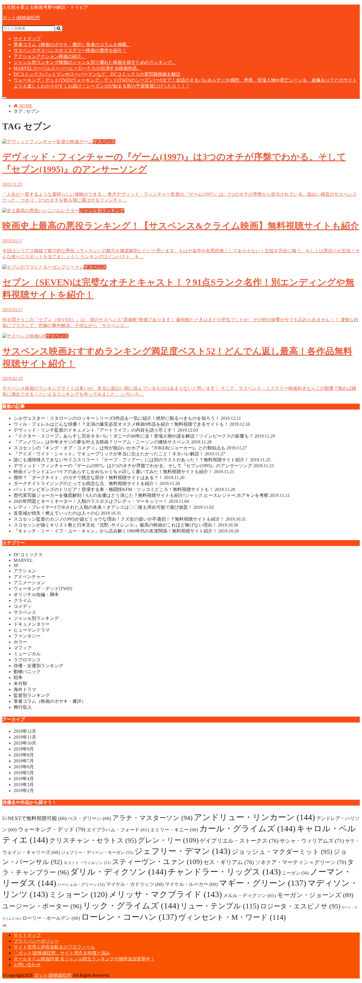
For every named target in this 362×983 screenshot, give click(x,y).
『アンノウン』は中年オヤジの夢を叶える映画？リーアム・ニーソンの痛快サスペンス (113, 442)
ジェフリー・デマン (182, 851)
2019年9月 (24, 749)
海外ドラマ (25, 689)
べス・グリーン (89, 818)
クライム (23, 600)
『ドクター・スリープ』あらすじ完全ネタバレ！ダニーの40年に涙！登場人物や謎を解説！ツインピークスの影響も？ (144, 436)
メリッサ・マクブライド (165, 894)
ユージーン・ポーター (42, 906)
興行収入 (23, 707)
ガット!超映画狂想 (21, 17)
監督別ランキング (32, 695)
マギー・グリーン (262, 883)
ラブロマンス (27, 659)
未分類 (20, 683)
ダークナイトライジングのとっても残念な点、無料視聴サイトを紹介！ (97, 483)
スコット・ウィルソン (87, 862)
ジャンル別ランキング (95, 62)
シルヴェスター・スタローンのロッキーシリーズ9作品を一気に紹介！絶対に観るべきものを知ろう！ (127, 418)
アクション (50, 56)
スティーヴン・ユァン (157, 861)
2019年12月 (25, 731)
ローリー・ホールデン (51, 918)
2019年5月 (24, 772)
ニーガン (295, 873)
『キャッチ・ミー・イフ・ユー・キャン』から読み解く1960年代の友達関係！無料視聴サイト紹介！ (126, 531)
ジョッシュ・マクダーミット (282, 851)
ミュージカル (27, 653)
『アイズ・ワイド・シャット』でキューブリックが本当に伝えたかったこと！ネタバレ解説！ (119, 453)
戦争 (18, 677)
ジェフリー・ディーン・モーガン (97, 852)
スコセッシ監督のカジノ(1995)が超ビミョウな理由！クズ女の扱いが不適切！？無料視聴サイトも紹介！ (130, 519)
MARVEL (77, 68)
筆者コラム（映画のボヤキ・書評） (72, 44)
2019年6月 (24, 766)
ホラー (20, 642)
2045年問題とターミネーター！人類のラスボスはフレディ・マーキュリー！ (101, 501)
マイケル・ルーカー (191, 884)
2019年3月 (24, 784)
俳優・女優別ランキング (38, 665)
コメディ (23, 606)
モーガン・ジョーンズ (315, 895)
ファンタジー (27, 636)
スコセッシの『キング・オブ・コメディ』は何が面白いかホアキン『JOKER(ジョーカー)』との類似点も (130, 447)
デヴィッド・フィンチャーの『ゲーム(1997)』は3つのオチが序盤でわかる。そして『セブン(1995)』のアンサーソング (144, 465)
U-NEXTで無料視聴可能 (34, 818)
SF (16, 565)
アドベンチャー (29, 576)
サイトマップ (27, 38)
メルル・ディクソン (249, 895)
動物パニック (27, 671)
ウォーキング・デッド (51, 829)
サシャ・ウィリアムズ (312, 841)
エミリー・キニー (174, 829)
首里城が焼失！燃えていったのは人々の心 (67, 513)
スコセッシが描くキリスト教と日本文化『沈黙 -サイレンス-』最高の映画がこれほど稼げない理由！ (126, 525)
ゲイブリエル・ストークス (239, 841)
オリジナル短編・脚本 (36, 594)
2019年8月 (24, 755)
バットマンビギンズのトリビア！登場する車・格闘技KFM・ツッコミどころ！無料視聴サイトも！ (124, 489)
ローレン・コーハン (129, 916)
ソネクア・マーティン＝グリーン (300, 862)
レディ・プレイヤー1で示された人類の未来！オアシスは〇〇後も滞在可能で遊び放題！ (114, 507)
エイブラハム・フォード (118, 829)
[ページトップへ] (4, 925)
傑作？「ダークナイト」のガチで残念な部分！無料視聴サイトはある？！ (99, 477)
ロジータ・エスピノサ (300, 906)
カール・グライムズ (247, 828)
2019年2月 (24, 790)
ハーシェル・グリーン (81, 884)
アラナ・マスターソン (152, 817)
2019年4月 (24, 778)
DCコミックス (97, 74)
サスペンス (70, 50)
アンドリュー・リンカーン (254, 817)
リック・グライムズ (131, 905)
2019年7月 (24, 760)
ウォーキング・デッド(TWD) (43, 588)
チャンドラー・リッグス (224, 871)
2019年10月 (25, 743)
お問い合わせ (27, 964)
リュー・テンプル (219, 906)
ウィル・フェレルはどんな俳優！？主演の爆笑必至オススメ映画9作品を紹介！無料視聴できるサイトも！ (132, 424)
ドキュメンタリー (32, 624)
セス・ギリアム (228, 862)
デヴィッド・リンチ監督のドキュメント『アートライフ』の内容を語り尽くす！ (106, 430)
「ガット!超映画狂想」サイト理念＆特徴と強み (62, 953)
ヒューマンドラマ (32, 630)
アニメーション (29, 582)
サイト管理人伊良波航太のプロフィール (54, 947)
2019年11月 (25, 737)
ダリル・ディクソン (118, 871)
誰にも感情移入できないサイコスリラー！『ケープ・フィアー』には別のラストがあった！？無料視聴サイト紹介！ (142, 459)
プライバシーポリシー (36, 941)
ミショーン (78, 894)
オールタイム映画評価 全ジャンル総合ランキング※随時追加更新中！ (84, 958)
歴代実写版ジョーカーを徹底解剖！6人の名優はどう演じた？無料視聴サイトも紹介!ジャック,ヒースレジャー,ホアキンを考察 (152, 495)
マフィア (23, 647)
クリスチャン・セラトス (93, 840)
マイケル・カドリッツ (135, 884)
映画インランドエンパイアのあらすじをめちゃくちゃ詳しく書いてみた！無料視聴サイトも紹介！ (124, 471)
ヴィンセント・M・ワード (232, 917)
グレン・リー (168, 840)
